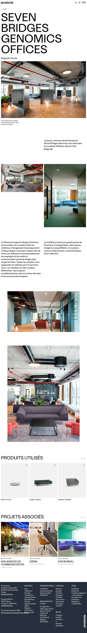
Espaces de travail (11, 121)
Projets (5, 9)
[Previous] (82, 458)
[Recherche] (76, 2)
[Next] (84, 458)
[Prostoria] (7, 2)
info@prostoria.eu (7, 594)
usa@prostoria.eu (7, 606)
